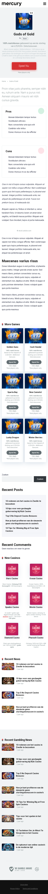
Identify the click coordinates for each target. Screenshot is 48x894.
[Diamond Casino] (12, 634)
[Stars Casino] (12, 575)
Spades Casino (12, 607)
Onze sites (24, 885)
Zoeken (5, 475)
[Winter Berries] (35, 433)
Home (4, 81)
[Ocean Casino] (36, 575)
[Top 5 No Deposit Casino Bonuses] (8, 698)
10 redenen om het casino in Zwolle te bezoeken (23, 502)
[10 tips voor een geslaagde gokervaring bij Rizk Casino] (8, 683)
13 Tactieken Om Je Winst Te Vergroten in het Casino (29, 831)
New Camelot (35, 392)
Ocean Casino (36, 578)
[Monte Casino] (36, 604)
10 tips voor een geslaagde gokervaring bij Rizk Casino (18, 510)
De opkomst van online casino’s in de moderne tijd (30, 846)
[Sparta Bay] (12, 388)
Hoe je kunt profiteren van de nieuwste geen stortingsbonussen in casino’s (24, 522)
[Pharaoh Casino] (36, 634)
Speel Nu (24, 65)
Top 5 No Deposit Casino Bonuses (21, 516)
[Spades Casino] (12, 604)
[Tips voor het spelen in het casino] (8, 821)
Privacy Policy (15, 889)
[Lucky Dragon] (12, 433)
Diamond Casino (12, 638)
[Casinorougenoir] (12, 3)
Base (25, 38)
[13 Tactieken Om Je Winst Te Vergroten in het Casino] (8, 836)
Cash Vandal (35, 347)
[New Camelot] (35, 388)
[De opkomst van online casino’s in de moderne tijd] (8, 850)
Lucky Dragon (12, 437)
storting (5, 616)
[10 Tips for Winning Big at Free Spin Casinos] (8, 807)
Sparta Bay (12, 392)
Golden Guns (12, 347)
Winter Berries (35, 437)
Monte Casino (36, 607)
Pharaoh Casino (36, 638)
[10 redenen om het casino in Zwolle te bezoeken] (8, 669)
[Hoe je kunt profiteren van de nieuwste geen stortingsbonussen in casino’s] (8, 712)
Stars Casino (12, 578)
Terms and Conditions (30, 889)
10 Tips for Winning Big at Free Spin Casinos (22, 529)
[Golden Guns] (12, 342)
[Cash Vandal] (35, 342)
